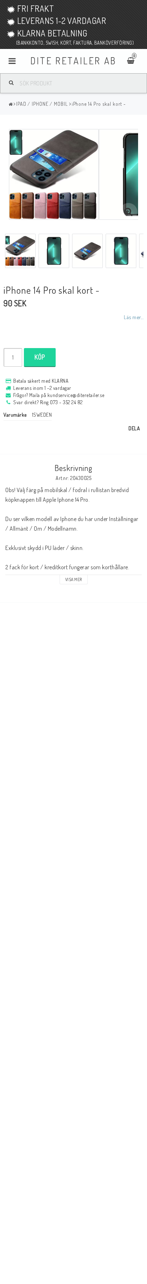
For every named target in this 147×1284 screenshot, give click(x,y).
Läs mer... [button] (133, 317)
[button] (128, 212)
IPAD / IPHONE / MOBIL (42, 104)
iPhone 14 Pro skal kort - (99, 104)
